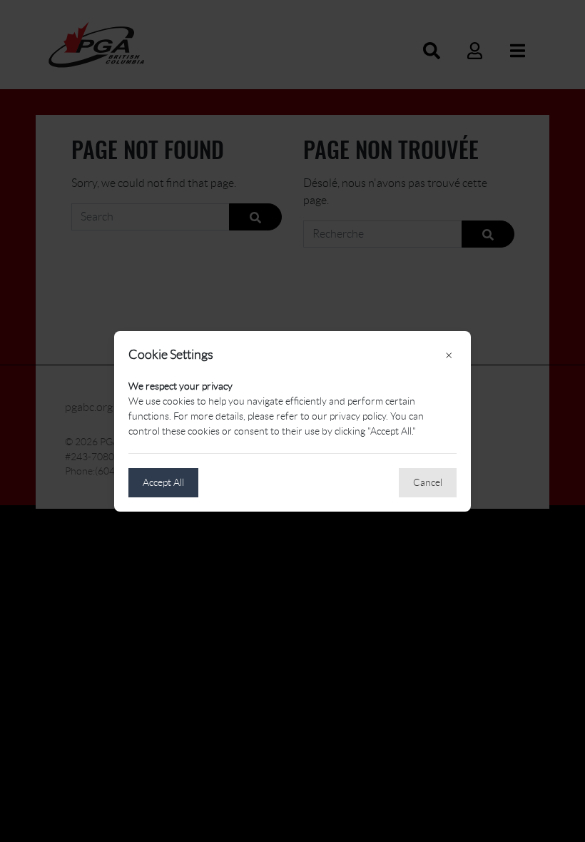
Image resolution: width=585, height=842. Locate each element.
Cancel (427, 482)
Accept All (163, 482)
